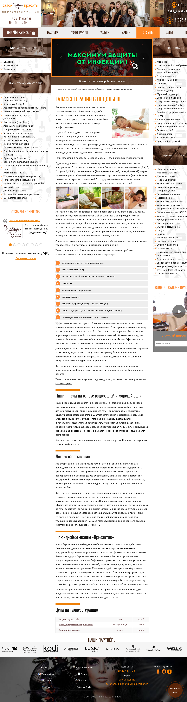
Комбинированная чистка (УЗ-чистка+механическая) (20, 139)
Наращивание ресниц (15, 115)
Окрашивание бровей (15, 97)
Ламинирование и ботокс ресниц (21, 111)
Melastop (8, 155)
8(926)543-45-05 (127, 671)
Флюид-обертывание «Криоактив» (22, 194)
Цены (169, 32)
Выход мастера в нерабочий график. (102, 81)
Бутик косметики (84, 667)
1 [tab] (10, 244)
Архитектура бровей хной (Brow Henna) (25, 108)
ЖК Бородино (127, 682)
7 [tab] (36, 244)
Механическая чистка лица (18, 133)
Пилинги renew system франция (21, 147)
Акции (126, 32)
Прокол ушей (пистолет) (17, 158)
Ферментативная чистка (16, 144)
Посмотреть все (25, 258)
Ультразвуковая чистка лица (18, 129)
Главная (47, 667)
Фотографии (79, 32)
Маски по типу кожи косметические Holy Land (26, 168)
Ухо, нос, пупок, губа (69, 619)
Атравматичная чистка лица (18, 126)
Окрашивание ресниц (15, 101)
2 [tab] (14, 244)
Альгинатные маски (14, 173)
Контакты (84, 680)
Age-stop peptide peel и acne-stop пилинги (26, 151)
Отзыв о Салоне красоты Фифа (24, 221)
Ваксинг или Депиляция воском (21, 162)
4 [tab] (23, 244)
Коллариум (9, 69)
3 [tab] (19, 244)
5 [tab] (27, 244)
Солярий (8, 62)
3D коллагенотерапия (15, 198)
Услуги (104, 32)
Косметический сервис (94, 89)
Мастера (52, 32)
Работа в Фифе (84, 687)
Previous (61, 58)
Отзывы (148, 32)
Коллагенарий (11, 65)
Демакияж (9, 119)
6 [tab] (32, 244)
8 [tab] (40, 244)
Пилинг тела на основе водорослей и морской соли (24, 186)
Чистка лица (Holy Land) (16, 122)
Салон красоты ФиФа (66, 89)
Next (143, 58)
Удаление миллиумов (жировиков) (22, 176)
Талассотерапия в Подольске (19, 180)
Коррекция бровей (14, 104)
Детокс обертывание (15, 191)
